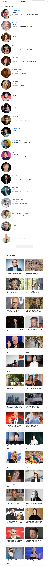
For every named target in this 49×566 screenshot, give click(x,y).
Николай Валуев (16, 187)
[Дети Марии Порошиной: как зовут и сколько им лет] (15, 287)
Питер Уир (14, 163)
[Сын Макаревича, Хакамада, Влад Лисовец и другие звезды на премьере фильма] (15, 325)
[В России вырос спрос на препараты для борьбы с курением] (34, 421)
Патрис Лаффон (16, 234)
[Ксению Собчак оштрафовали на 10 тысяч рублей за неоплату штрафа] (15, 536)
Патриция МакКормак (17, 199)
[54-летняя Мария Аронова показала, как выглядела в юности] (34, 498)
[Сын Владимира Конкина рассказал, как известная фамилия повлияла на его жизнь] (15, 345)
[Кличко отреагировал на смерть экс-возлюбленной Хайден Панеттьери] (15, 421)
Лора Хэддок (15, 57)
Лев (16, 12)
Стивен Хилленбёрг (17, 140)
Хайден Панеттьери (17, 45)
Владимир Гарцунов (17, 223)
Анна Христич (15, 81)
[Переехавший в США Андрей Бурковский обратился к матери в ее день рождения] (15, 268)
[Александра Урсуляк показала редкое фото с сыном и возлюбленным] (34, 479)
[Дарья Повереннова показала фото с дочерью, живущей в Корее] (34, 441)
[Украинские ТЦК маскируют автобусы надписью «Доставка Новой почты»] (34, 402)
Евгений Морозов (16, 69)
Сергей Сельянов (16, 175)
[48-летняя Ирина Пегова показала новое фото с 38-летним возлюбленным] (15, 517)
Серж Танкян (15, 116)
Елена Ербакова (16, 93)
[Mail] (4, 1)
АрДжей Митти (15, 152)
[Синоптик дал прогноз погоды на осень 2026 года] (34, 345)
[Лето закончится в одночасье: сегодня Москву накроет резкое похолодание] (15, 402)
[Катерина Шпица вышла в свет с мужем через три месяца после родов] (34, 364)
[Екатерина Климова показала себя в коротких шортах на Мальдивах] (15, 556)
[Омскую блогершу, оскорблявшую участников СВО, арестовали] (15, 364)
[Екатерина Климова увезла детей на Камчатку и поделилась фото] (34, 517)
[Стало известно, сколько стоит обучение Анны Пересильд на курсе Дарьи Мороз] (34, 556)
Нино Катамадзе (16, 104)
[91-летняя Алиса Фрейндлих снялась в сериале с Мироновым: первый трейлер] (34, 306)
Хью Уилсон (15, 211)
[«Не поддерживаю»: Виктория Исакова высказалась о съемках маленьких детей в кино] (15, 441)
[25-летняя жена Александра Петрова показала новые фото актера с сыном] (34, 383)
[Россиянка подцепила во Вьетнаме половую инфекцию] (34, 287)
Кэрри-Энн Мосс (16, 10)
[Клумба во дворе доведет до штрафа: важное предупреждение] (15, 383)
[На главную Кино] (6, 1)
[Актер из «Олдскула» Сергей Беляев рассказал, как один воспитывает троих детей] (34, 460)
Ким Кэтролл (15, 22)
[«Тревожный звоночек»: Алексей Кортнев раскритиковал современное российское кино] (15, 498)
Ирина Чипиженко (16, 128)
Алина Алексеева (16, 34)
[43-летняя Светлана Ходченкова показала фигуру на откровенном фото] (15, 479)
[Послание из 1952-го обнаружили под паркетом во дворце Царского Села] (34, 268)
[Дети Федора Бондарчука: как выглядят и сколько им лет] (15, 306)
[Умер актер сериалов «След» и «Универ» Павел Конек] (34, 536)
